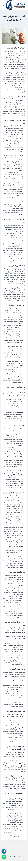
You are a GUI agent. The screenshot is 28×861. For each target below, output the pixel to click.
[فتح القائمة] (3, 5)
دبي (15, 51)
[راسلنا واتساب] (3, 857)
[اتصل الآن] (3, 851)
